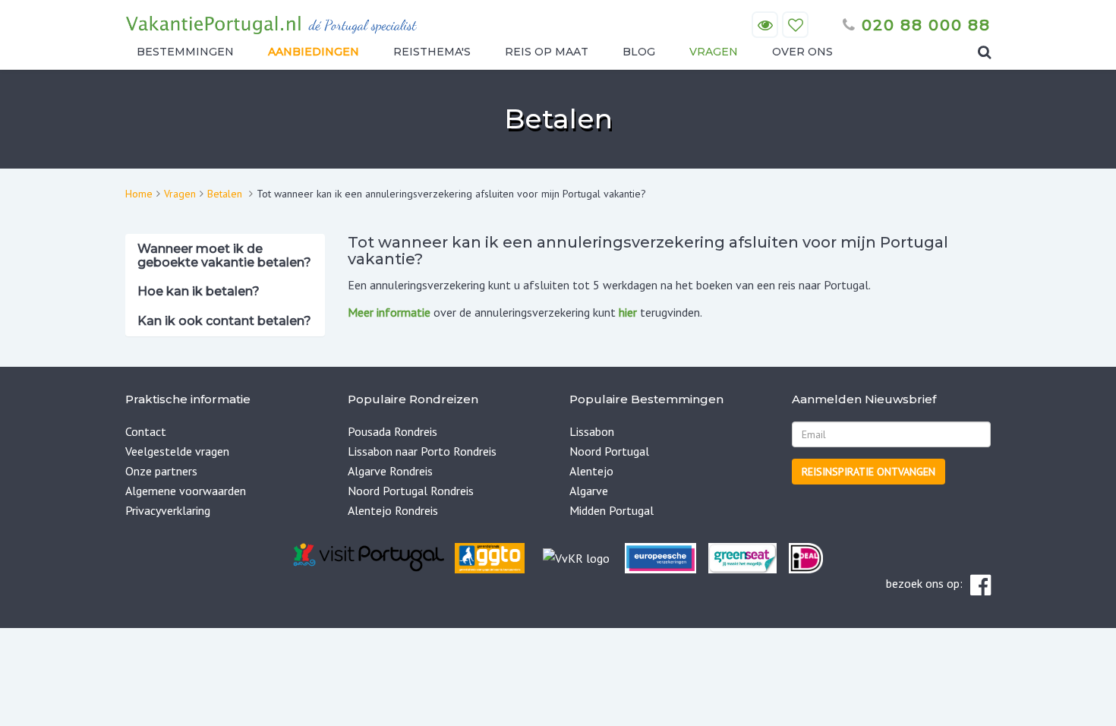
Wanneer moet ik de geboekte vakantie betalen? (224, 255)
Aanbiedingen (313, 51)
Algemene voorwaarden (185, 490)
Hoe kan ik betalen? (198, 291)
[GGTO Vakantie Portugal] (490, 556)
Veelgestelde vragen (177, 451)
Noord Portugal (609, 451)
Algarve (588, 490)
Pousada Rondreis (392, 431)
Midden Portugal (611, 510)
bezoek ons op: (924, 583)
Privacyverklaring (167, 510)
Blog (639, 51)
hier (628, 312)
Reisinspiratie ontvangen (868, 471)
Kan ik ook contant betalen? (224, 321)
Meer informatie (389, 312)
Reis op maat (546, 51)
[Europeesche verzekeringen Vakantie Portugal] (660, 556)
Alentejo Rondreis (393, 510)
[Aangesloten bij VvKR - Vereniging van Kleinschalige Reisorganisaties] (576, 556)
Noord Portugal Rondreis (411, 490)
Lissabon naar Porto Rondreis (422, 451)
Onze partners (161, 470)
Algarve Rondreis (390, 470)
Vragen (713, 51)
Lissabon (591, 431)
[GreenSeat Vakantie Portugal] (741, 556)
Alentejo (591, 470)
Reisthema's (432, 51)
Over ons (802, 51)
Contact (145, 431)
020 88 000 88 (923, 25)
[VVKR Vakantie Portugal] (541, 556)
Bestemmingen (185, 51)
